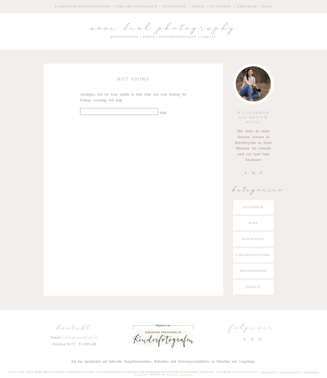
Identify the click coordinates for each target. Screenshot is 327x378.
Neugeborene (253, 271)
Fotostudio (175, 6)
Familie (253, 287)
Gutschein (221, 6)
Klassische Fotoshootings (82, 6)
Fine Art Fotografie (136, 6)
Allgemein (253, 207)
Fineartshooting (253, 255)
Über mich (247, 6)
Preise (198, 6)
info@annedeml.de (81, 337)
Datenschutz (290, 372)
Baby (253, 223)
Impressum (269, 372)
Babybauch (253, 239)
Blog (267, 6)
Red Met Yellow (180, 374)
